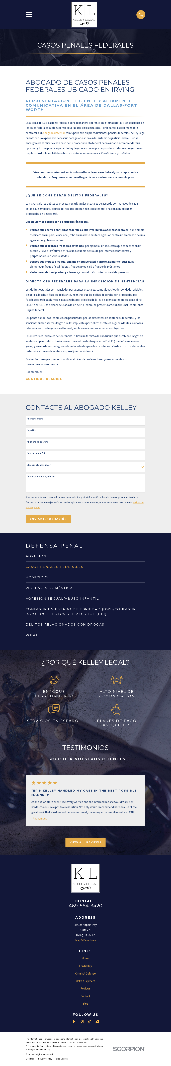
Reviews (85, 988)
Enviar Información (48, 518)
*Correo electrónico (37, 453)
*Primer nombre (35, 418)
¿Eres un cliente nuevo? (39, 465)
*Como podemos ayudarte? (41, 476)
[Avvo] (97, 1022)
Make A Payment (85, 981)
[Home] (84, 14)
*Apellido (31, 430)
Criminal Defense (85, 973)
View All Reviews (85, 842)
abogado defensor (54, 133)
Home (85, 958)
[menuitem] (85, 556)
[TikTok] (90, 1022)
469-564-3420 (85, 905)
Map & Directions (85, 940)
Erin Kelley (85, 966)
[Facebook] (74, 1022)
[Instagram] (82, 1022)
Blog (85, 1003)
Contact (85, 996)
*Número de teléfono (37, 441)
